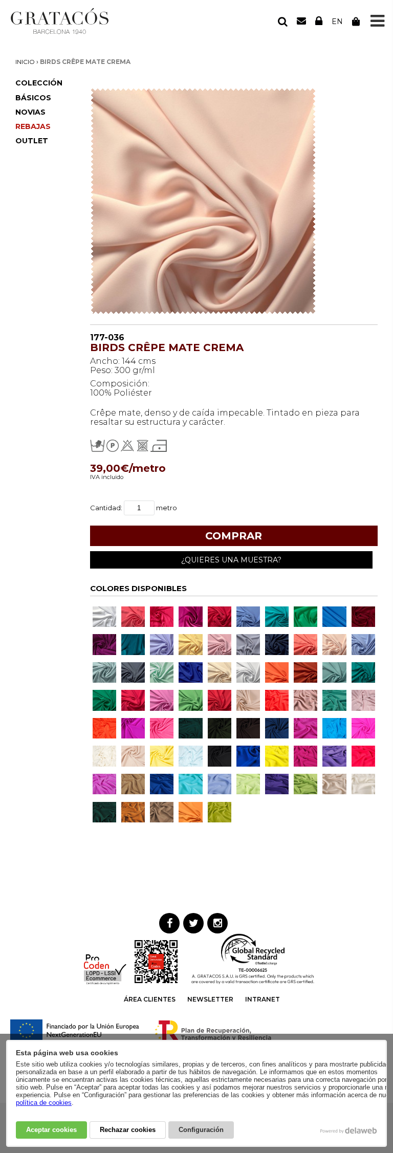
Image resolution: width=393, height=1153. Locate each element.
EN (337, 21)
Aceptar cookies (51, 1130)
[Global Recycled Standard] (253, 982)
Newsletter (210, 999)
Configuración (201, 1130)
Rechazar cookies (128, 1130)
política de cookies (44, 1102)
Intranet (262, 999)
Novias (30, 112)
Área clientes (150, 999)
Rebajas (33, 126)
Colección (38, 83)
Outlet (31, 140)
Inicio (25, 62)
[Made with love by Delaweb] (348, 1130)
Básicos (33, 97)
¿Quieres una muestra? (231, 559)
